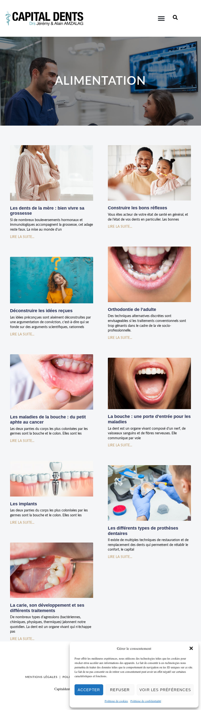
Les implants (23, 503)
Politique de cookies (116, 701)
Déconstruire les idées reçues (41, 310)
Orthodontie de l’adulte (132, 309)
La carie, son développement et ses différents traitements (47, 608)
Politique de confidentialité (145, 701)
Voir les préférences (165, 690)
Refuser (120, 690)
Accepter (89, 690)
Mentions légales (41, 676)
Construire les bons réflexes (137, 207)
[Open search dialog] (175, 18)
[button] (191, 648)
